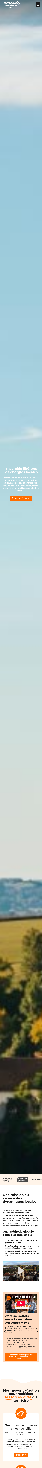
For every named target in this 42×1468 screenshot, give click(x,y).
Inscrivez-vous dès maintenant (21, 1362)
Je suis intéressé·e (21, 498)
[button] (21, 1271)
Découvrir (21, 1455)
